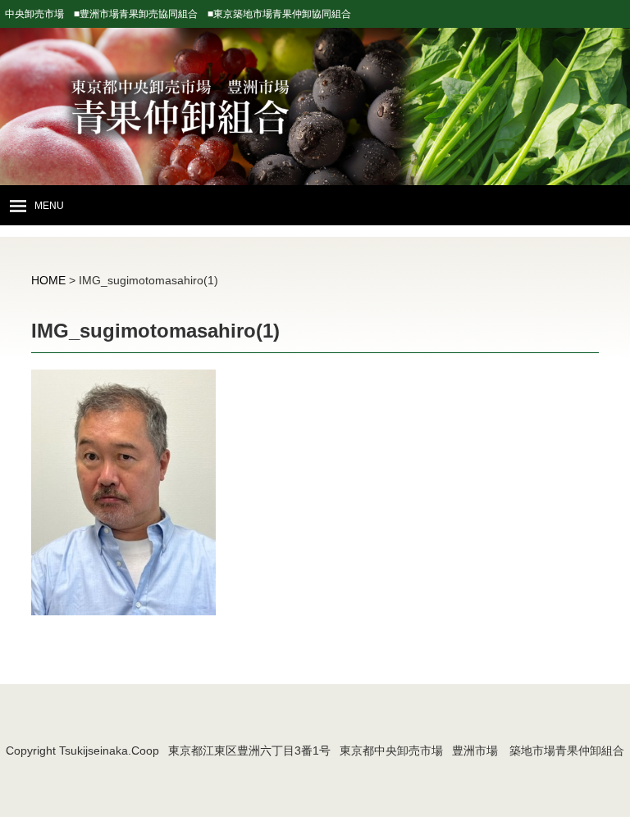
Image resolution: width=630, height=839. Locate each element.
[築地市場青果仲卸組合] (315, 142)
